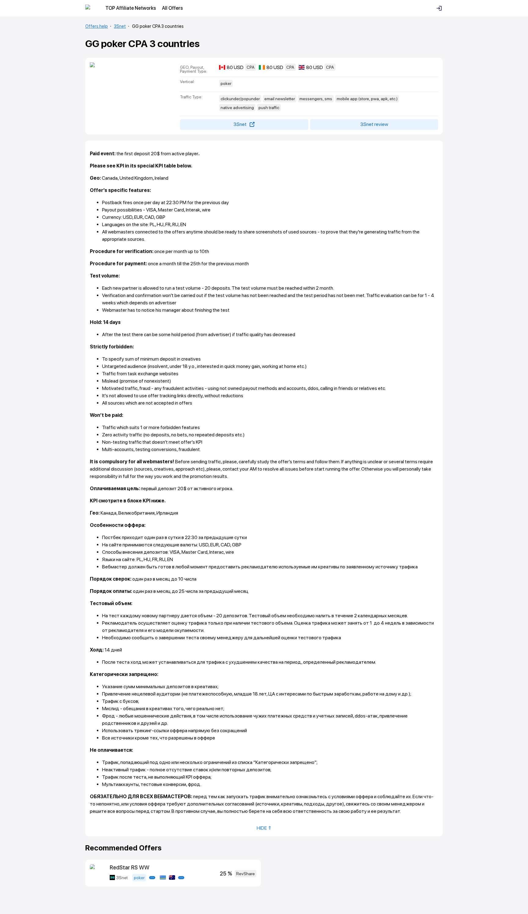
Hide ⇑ (264, 828)
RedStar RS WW (129, 867)
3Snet (120, 26)
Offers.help (96, 26)
